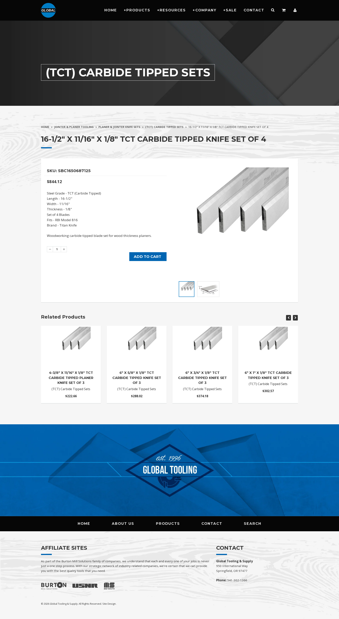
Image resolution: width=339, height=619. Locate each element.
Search (252, 523)
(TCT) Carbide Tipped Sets (164, 127)
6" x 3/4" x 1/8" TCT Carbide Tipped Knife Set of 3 (202, 378)
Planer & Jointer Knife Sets (119, 127)
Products (138, 10)
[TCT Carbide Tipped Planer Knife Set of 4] (233, 222)
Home (110, 10)
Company (205, 10)
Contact (254, 10)
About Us (123, 523)
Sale (231, 10)
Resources (173, 10)
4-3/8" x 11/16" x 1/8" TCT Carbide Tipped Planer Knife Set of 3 (71, 378)
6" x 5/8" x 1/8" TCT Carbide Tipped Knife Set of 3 (136, 378)
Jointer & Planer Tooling (74, 127)
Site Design (109, 603)
